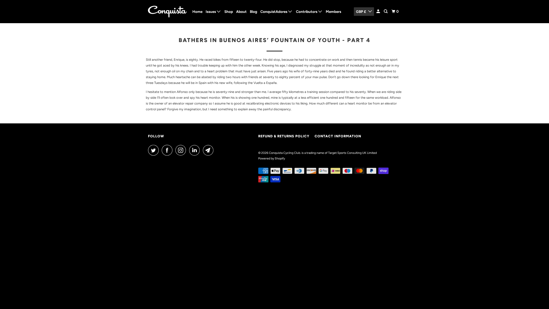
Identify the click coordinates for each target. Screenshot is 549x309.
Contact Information (338, 136)
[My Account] (379, 11)
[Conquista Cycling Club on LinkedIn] (195, 150)
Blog (253, 11)
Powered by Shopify (271, 158)
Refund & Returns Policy (283, 136)
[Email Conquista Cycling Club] (209, 150)
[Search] (386, 11)
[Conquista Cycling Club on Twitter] (154, 150)
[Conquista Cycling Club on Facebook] (168, 150)
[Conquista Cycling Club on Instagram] (181, 150)
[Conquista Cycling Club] (167, 11)
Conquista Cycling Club (284, 153)
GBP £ (361, 11)
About (241, 11)
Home (197, 11)
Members (333, 11)
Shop (228, 11)
